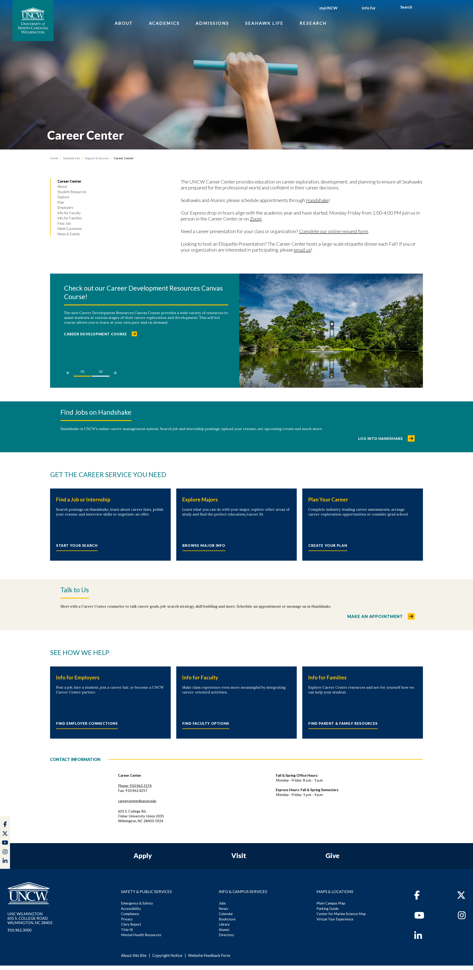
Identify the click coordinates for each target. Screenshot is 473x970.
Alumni (224, 929)
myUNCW (328, 8)
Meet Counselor (69, 228)
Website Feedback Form (209, 955)
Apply (143, 855)
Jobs (222, 903)
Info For (369, 8)
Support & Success (96, 158)
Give (332, 855)
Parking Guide (328, 908)
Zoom (256, 219)
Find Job (64, 223)
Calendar (226, 914)
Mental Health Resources (141, 935)
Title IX (127, 929)
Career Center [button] (69, 181)
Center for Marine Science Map (341, 914)
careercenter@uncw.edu (137, 801)
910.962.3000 (19, 930)
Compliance (130, 914)
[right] (114, 372)
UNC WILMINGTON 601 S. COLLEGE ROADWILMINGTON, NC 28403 (29, 918)
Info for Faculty (69, 213)
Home (54, 158)
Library (224, 924)
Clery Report (131, 924)
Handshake (317, 200)
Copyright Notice (167, 955)
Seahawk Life (264, 23)
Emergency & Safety (137, 903)
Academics (164, 23)
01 (82, 371)
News (223, 908)
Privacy (127, 919)
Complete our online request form (333, 231)
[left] (68, 372)
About (124, 23)
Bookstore (227, 919)
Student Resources (71, 192)
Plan (60, 202)
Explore (63, 197)
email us (302, 250)
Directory (226, 935)
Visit (238, 855)
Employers (65, 207)
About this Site (134, 955)
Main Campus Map (331, 903)
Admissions (212, 23)
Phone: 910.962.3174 (135, 786)
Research (313, 23)
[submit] (416, 7)
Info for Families (69, 218)
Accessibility (131, 908)
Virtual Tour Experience (335, 919)
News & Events (68, 234)
